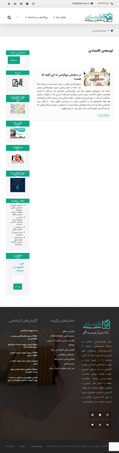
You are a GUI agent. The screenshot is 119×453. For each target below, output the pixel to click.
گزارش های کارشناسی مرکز (62, 350)
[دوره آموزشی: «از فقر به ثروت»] (17, 185)
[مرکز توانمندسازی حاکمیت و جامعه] (98, 17)
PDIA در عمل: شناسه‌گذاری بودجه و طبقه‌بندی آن (24, 337)
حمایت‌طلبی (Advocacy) (62, 336)
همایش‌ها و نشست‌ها (64, 359)
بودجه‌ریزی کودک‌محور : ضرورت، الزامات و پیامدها (16, 241)
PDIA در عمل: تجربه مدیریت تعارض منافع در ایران (23, 354)
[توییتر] (92, 424)
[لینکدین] (15, 4)
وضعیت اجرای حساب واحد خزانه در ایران (23, 362)
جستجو (14, 60)
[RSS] (9, 4)
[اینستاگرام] (33, 4)
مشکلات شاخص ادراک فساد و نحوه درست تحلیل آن (24, 371)
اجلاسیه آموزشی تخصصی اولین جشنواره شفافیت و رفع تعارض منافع (16, 210)
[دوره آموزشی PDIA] (17, 158)
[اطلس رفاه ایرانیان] (17, 133)
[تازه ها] (17, 82)
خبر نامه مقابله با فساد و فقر (61, 368)
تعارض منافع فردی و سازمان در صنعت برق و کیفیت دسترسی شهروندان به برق (22, 379)
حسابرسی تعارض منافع (17, 228)
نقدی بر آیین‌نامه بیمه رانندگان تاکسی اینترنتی (16, 221)
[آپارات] (21, 4)
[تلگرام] (27, 4)
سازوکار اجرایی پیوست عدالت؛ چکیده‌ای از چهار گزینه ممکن (22, 346)
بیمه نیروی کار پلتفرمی (17, 233)
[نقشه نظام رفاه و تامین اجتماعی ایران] (17, 109)
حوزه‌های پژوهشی (66, 355)
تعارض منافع (68, 331)
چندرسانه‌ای (69, 364)
